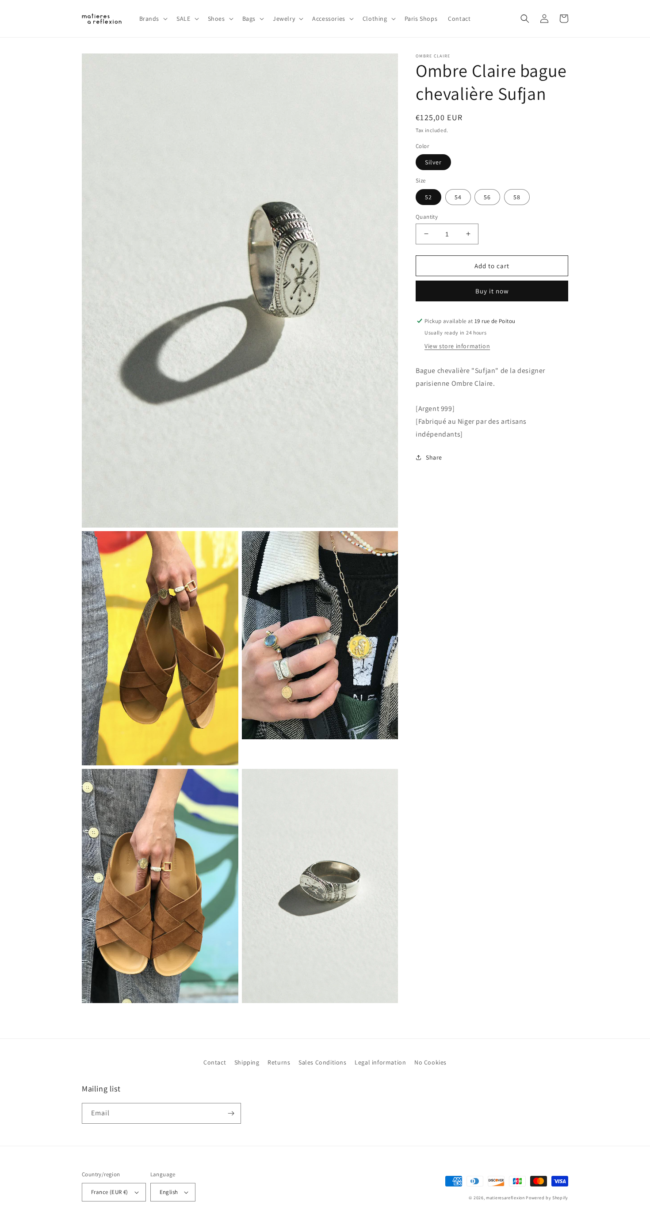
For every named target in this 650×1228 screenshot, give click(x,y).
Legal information (380, 1062)
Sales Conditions (322, 1062)
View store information (457, 346)
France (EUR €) (109, 1192)
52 (428, 197)
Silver (433, 162)
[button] (153, 18)
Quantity (427, 216)
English (169, 1192)
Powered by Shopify (547, 1198)
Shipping (247, 1062)
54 (458, 197)
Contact (214, 1062)
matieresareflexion (505, 1198)
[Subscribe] (231, 1113)
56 (487, 197)
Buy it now (492, 291)
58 (516, 197)
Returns (279, 1062)
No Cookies (430, 1062)
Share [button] (434, 457)
